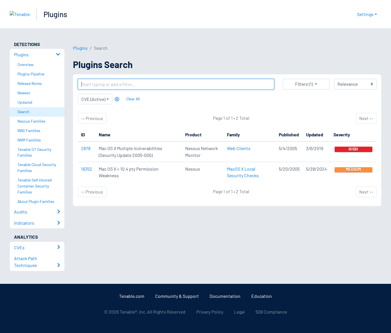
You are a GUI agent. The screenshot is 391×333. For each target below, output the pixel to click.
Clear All (133, 98)
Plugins (55, 14)
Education (261, 296)
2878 (85, 148)
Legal (239, 311)
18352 (86, 169)
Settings (365, 14)
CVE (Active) (93, 99)
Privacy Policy (209, 311)
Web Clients (238, 148)
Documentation (225, 296)
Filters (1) (304, 84)
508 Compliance (271, 311)
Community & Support (177, 296)
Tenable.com (131, 296)
